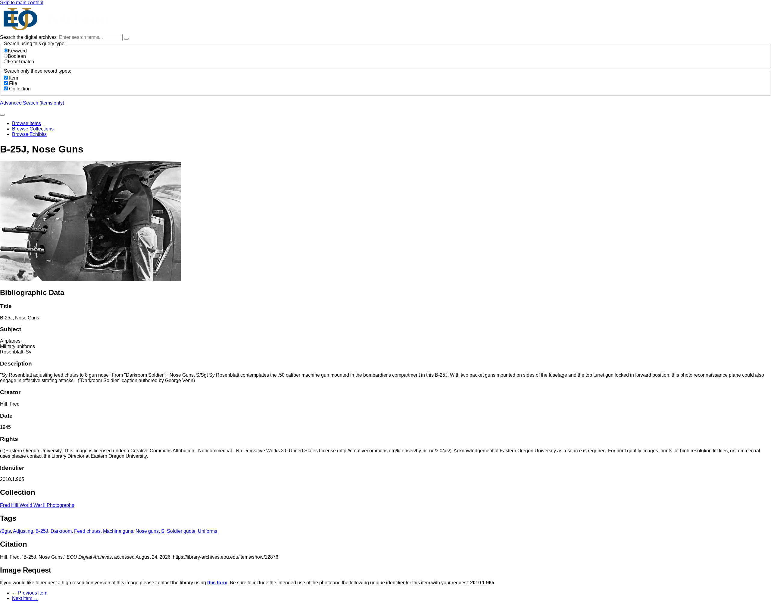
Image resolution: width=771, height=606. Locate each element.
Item (13, 77)
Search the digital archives (29, 37)
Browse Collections (33, 128)
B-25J (42, 531)
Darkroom (61, 531)
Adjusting (23, 531)
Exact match (21, 61)
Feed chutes (87, 531)
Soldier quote (181, 531)
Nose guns (147, 531)
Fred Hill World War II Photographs (37, 505)
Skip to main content (21, 2)
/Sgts (5, 531)
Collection (20, 88)
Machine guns (118, 531)
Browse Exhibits (29, 134)
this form (217, 582)
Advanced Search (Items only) (32, 102)
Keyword (17, 50)
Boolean (17, 56)
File (13, 83)
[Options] (126, 39)
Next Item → (25, 598)
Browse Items (26, 123)
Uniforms (207, 531)
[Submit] (2, 115)
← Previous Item (29, 592)
